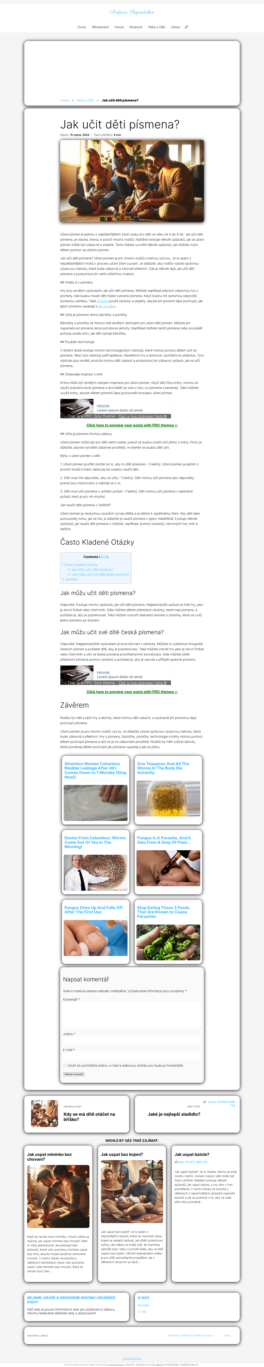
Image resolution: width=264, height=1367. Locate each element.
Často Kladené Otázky (80, 565)
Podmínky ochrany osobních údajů (190, 1335)
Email (227, 1335)
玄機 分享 (159, 1365)
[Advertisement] (132, 71)
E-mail (69, 1050)
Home (64, 100)
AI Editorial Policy (132, 1358)
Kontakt (143, 1305)
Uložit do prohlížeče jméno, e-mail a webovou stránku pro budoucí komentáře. (126, 1065)
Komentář (71, 999)
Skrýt (103, 557)
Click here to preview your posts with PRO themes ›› (132, 425)
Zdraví (175, 27)
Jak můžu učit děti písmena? (90, 569)
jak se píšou (107, 306)
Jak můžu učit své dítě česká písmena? (98, 574)
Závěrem (70, 579)
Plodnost (135, 27)
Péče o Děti (156, 27)
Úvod (82, 27)
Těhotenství (100, 27)
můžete (102, 301)
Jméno (69, 1034)
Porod (119, 27)
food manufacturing (116, 1365)
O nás (142, 1311)
